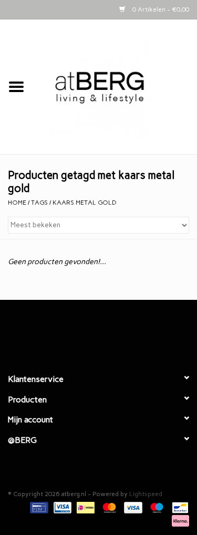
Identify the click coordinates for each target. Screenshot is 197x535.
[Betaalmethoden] (37, 507)
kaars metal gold (85, 202)
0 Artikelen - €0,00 (160, 9)
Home (17, 202)
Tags (39, 202)
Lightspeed (145, 494)
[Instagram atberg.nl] (117, 332)
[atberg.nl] (115, 86)
